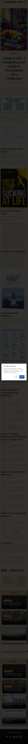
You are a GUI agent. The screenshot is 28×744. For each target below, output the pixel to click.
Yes (22, 376)
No (16, 376)
